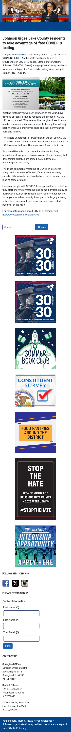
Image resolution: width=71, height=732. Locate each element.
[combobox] (18, 227)
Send (8, 645)
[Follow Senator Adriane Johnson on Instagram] (24, 582)
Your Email (11, 632)
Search (42, 227)
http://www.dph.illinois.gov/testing (20, 214)
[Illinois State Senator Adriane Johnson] (35, 11)
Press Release (19, 54)
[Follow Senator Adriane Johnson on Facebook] (5, 582)
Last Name (11, 619)
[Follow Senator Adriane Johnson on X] (15, 582)
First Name (11, 607)
